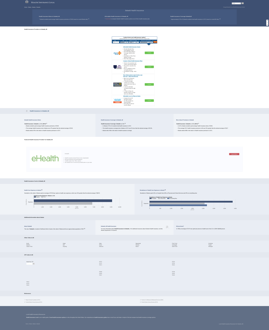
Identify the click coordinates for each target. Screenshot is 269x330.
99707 (100, 261)
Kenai (100, 245)
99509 (100, 273)
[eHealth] (45, 167)
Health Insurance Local (43, 2)
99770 (27, 283)
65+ (126, 42)
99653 (27, 281)
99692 (27, 285)
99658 (100, 271)
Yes (136, 42)
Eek (64, 245)
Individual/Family (144, 42)
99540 (173, 273)
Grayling (65, 246)
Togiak (210, 245)
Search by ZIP (29, 261)
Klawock (101, 246)
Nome (137, 246)
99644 (173, 275)
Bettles (28, 245)
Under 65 (122, 42)
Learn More (234, 154)
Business (150, 42)
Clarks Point (29, 246)
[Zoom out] (267, 23)
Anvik (27, 243)
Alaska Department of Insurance (109, 230)
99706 (173, 263)
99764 (173, 261)
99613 (100, 264)
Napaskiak (138, 243)
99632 (173, 264)
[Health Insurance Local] (28, 2)
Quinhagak (174, 245)
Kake (100, 243)
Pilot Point (174, 243)
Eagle (64, 243)
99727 (100, 263)
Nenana (137, 245)
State (115, 40)
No (131, 42)
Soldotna (210, 243)
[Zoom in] (267, 21)
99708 (173, 271)
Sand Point (174, 246)
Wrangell (210, 246)
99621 (100, 275)
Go (242, 3)
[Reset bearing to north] (267, 25)
